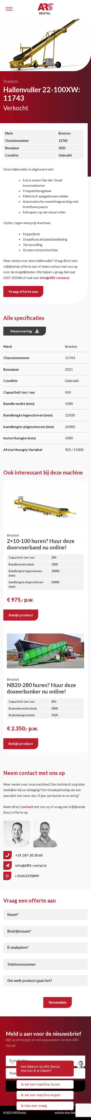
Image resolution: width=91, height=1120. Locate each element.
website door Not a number (71, 1112)
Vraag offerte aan (23, 291)
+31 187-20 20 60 (29, 855)
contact (27, 807)
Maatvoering (21, 331)
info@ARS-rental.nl (54, 278)
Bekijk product (21, 615)
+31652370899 (27, 876)
